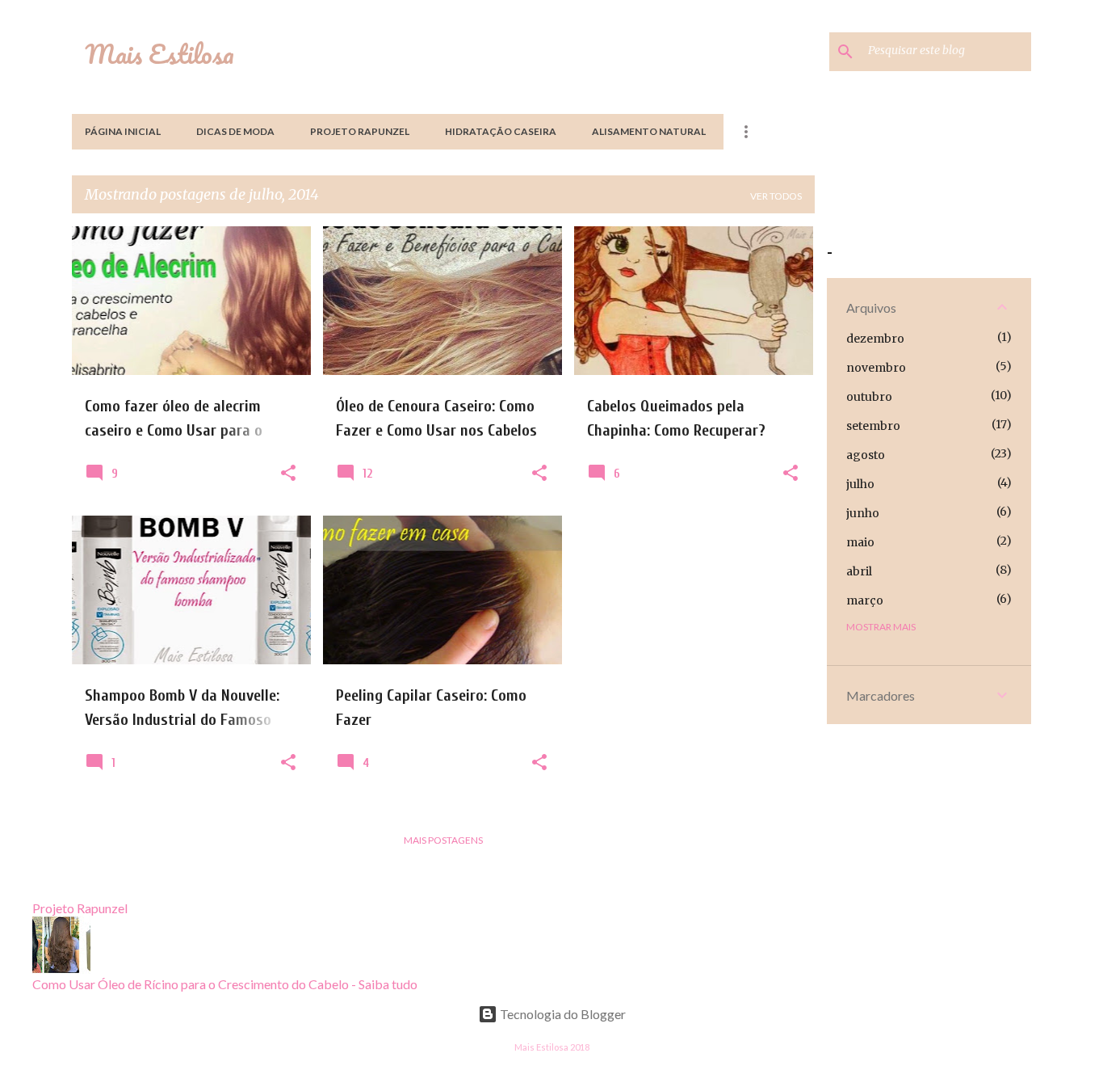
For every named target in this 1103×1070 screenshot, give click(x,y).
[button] (288, 473)
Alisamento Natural (649, 131)
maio (860, 542)
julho (860, 484)
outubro (869, 397)
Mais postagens (443, 840)
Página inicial (123, 131)
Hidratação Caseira (500, 131)
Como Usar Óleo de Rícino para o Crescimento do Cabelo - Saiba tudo (224, 984)
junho (862, 513)
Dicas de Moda (235, 131)
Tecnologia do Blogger (561, 1014)
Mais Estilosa (159, 53)
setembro (873, 426)
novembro (876, 367)
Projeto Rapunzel (359, 131)
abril (859, 571)
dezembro (875, 338)
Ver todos (776, 196)
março (864, 600)
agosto (865, 455)
